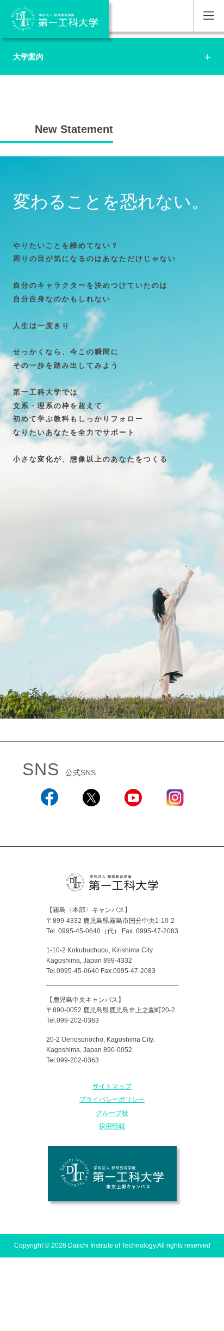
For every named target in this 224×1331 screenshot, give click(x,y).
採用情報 (112, 1126)
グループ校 (112, 1113)
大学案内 (28, 56)
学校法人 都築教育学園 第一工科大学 (54, 19)
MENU (208, 16)
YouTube (133, 820)
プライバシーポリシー (112, 1099)
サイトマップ (112, 1086)
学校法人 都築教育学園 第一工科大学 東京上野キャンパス (112, 1173)
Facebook (49, 820)
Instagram (175, 820)
